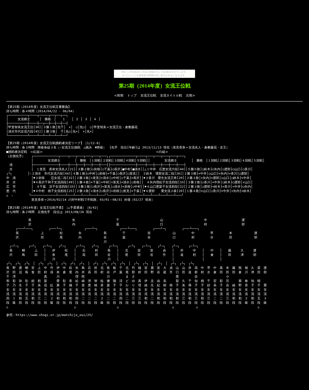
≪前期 (118, 95)
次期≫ (190, 95)
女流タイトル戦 (171, 95)
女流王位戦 (148, 95)
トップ (132, 95)
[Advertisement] (154, 36)
